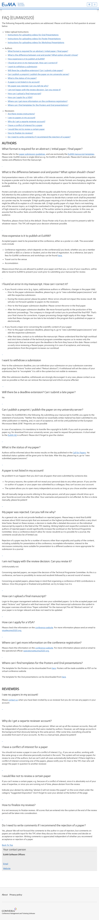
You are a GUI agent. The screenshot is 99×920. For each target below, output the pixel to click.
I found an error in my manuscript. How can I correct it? (32, 63)
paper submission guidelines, (32, 154)
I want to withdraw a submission (22, 66)
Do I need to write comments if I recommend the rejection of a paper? (39, 137)
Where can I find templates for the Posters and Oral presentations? (38, 105)
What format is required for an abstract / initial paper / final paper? (38, 51)
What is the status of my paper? (22, 78)
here (54, 668)
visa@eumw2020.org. (12, 630)
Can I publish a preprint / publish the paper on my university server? (38, 74)
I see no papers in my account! (21, 117)
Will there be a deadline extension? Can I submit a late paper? (35, 70)
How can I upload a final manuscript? (24, 93)
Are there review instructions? (21, 114)
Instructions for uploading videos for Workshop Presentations (36, 42)
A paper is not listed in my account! (24, 82)
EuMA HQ (12, 435)
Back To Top (7, 845)
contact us (13, 700)
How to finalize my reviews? (20, 133)
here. (60, 255)
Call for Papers (79, 452)
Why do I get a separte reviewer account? (26, 121)
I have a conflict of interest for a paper (25, 125)
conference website (44, 627)
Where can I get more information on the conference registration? (37, 101)
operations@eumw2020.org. (36, 651)
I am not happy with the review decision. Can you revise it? (34, 89)
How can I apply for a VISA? (20, 97)
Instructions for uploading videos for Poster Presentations (34, 38)
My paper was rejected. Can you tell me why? (28, 86)
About (5, 895)
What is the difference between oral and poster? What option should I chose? (43, 55)
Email (5, 864)
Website (7, 868)
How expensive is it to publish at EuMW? (26, 59)
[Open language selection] (89, 4)
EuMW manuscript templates (81, 154)
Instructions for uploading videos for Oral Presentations (33, 35)
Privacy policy (16, 895)
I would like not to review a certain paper (26, 129)
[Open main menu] (94, 4)
